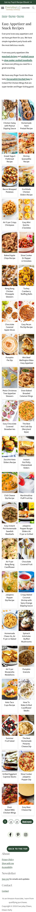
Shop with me (8, 863)
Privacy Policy (8, 859)
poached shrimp (9, 56)
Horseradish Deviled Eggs (18, 79)
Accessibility (7, 867)
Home (4, 16)
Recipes (12, 16)
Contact (5, 891)
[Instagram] (26, 835)
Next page (27, 821)
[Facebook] (10, 835)
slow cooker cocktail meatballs (18, 60)
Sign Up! (5, 879)
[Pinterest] (18, 835)
